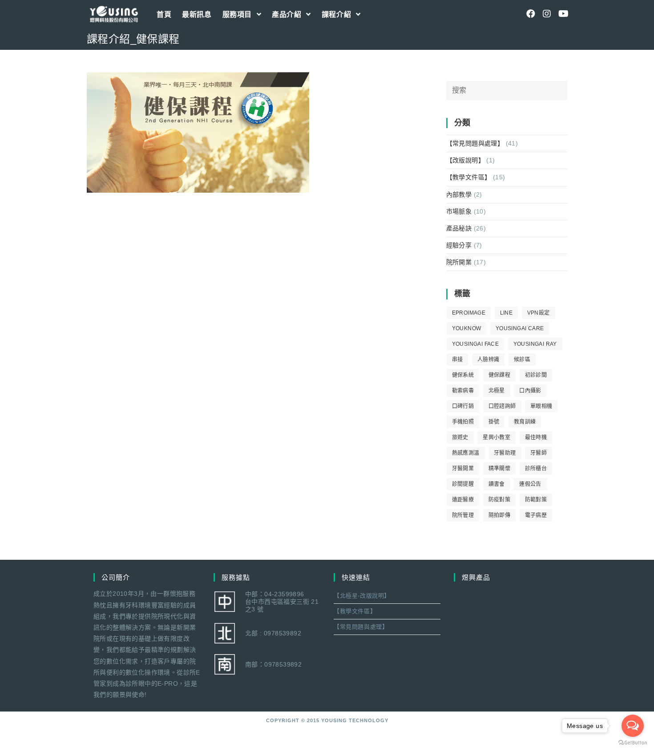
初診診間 (536, 375)
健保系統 (463, 375)
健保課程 (499, 375)
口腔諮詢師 (502, 406)
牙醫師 (538, 453)
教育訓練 (525, 422)
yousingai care (520, 328)
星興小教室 (496, 437)
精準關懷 (499, 468)
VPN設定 (538, 313)
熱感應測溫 (466, 453)
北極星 (496, 391)
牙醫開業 (463, 468)
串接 (457, 359)
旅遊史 (460, 437)
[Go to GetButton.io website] (632, 743)
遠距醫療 (463, 500)
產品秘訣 (459, 228)
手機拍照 (463, 422)
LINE (506, 313)
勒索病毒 (463, 391)
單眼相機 (541, 406)
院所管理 (463, 515)
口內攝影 (530, 391)
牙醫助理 (505, 453)
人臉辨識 (488, 359)
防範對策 (536, 500)
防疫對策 (499, 500)
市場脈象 (459, 211)
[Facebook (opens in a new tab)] (531, 13)
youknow (466, 328)
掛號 (494, 422)
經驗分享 (459, 245)
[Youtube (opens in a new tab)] (563, 13)
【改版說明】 (465, 160)
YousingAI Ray (535, 344)
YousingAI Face (475, 344)
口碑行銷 (463, 406)
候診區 (522, 359)
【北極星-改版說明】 (362, 595)
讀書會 (496, 484)
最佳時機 (536, 437)
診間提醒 (463, 484)
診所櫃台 (536, 468)
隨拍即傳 (499, 515)
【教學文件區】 (468, 177)
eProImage (469, 313)
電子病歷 (536, 515)
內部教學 (459, 194)
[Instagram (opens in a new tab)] (547, 13)
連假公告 (530, 484)
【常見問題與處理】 (475, 143)
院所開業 (459, 262)
